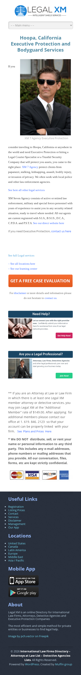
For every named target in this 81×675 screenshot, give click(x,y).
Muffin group (63, 664)
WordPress (32, 664)
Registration (16, 507)
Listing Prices (16, 510)
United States (16, 543)
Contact (13, 513)
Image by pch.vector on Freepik (28, 636)
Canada (13, 547)
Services (13, 517)
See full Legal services (21, 255)
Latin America (17, 550)
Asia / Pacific (16, 560)
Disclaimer (14, 520)
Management (16, 524)
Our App (13, 527)
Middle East (15, 557)
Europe (12, 553)
